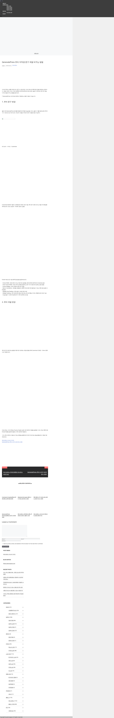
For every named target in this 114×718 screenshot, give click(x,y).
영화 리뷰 (8, 674)
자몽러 (3, 65)
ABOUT (4, 3)
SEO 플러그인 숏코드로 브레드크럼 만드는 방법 (41, 497)
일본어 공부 (9, 10)
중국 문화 (11, 637)
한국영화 (11, 687)
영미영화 (11, 681)
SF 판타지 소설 (12, 657)
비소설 (10, 670)
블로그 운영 (11, 704)
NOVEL (4, 11)
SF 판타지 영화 (12, 677)
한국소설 (11, 667)
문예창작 (8, 691)
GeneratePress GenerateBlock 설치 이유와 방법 (9, 515)
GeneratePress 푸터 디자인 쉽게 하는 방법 (12, 442)
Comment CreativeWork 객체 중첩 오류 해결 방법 (9, 497)
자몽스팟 (36, 53)
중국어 (7, 634)
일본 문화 (11, 620)
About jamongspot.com (9, 563)
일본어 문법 (11, 627)
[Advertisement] (25, 78)
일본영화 (11, 684)
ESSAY (4, 13)
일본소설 (11, 664)
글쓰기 (10, 694)
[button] (1, 16)
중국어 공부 (11, 640)
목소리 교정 (11, 647)
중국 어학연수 (12, 614)
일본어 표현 (11, 624)
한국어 (7, 644)
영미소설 (11, 660)
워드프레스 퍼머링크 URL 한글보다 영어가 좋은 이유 (25, 514)
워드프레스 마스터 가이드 (8, 440)
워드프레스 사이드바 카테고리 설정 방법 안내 (41, 514)
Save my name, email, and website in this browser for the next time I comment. (23, 543)
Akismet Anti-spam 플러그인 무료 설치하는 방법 (24, 497)
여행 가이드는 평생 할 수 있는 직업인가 (13, 590)
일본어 (7, 617)
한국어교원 (11, 650)
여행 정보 (11, 711)
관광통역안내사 (12, 610)
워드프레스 (14, 65)
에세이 (7, 607)
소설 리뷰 (8, 654)
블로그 (7, 697)
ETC (7, 707)
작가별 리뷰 (9, 12)
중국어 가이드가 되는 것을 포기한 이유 (13, 587)
